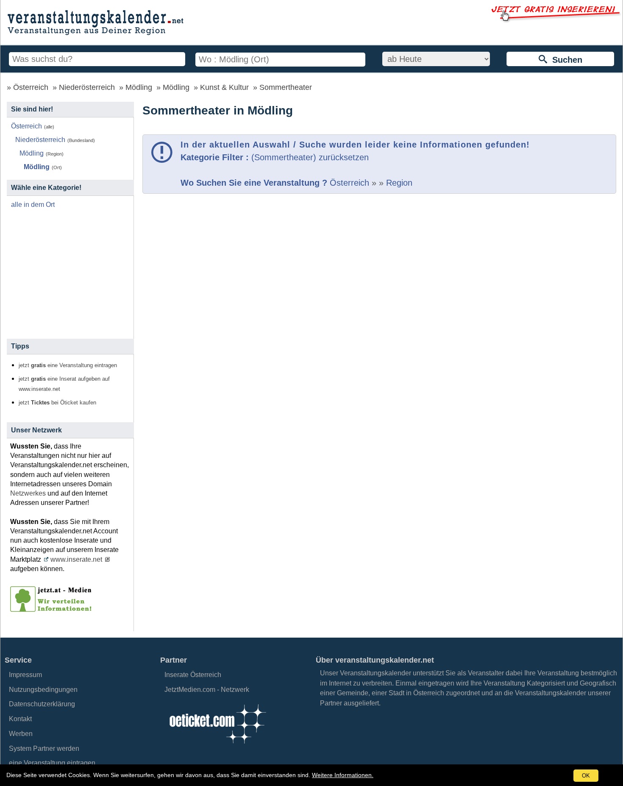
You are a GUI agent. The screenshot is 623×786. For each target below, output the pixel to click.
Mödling (138, 87)
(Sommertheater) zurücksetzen (310, 157)
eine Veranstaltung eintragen (52, 762)
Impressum (25, 674)
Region (399, 182)
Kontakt (20, 718)
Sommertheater (285, 87)
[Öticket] (217, 746)
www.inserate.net (76, 559)
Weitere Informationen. (342, 775)
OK (586, 775)
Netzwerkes (28, 493)
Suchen (564, 59)
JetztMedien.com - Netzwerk (206, 689)
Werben (21, 733)
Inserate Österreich (192, 674)
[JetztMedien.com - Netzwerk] (52, 608)
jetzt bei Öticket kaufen (57, 403)
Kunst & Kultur (224, 87)
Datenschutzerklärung (42, 704)
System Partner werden (44, 748)
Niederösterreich (87, 87)
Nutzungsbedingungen (43, 689)
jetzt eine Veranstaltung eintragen (68, 365)
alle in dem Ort (33, 204)
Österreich (30, 87)
